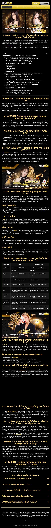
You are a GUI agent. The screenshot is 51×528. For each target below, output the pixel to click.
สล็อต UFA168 (11, 68)
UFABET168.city (25, 525)
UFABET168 (7, 7)
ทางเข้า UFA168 (5, 153)
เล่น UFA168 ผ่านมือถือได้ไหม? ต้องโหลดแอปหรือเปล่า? (20, 90)
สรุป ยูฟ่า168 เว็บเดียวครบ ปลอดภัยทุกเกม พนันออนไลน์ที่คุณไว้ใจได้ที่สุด (22, 84)
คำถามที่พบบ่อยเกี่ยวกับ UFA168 (13, 86)
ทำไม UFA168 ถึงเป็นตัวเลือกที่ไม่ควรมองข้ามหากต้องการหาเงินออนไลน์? (22, 58)
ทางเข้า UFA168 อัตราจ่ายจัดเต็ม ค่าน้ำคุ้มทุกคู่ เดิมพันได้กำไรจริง (20, 62)
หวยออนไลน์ (11, 71)
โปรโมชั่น (45, 7)
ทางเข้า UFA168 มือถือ (12, 411)
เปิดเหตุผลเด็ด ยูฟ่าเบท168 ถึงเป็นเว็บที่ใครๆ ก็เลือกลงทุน (18, 60)
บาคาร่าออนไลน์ (11, 66)
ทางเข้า (16, 7)
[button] (25, 480)
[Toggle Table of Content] (46, 54)
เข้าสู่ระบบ (25, 7)
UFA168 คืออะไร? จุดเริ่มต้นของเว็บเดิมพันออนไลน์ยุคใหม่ (18, 57)
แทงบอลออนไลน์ (11, 65)
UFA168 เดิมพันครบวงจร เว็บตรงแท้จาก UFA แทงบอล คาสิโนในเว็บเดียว (19, 55)
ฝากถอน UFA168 (22, 370)
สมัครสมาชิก (35, 7)
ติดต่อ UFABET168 (17, 435)
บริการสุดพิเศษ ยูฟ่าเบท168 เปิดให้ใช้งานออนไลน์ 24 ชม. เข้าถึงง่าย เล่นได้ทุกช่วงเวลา (25, 81)
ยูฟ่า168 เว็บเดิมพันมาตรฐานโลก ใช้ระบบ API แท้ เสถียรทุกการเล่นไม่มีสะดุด (22, 82)
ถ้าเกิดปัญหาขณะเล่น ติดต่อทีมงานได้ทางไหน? (18, 92)
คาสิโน (19, 242)
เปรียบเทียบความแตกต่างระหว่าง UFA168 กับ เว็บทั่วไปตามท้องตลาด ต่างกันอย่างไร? (24, 73)
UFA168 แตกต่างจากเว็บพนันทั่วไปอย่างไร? (17, 87)
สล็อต (15, 230)
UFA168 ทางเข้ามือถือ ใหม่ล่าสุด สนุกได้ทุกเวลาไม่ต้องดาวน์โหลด (20, 79)
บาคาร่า (3, 219)
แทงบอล (43, 211)
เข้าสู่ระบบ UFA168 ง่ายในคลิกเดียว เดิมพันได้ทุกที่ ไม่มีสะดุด (19, 74)
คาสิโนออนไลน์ (11, 70)
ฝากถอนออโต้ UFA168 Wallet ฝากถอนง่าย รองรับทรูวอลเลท (19, 78)
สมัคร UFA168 (16, 357)
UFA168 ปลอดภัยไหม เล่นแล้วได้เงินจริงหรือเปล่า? (19, 94)
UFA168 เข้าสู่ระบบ (6, 345)
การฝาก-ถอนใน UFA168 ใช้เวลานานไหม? (17, 89)
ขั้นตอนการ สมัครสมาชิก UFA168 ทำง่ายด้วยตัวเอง (19, 76)
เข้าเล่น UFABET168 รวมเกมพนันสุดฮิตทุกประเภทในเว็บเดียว (19, 63)
